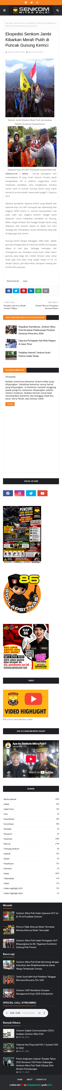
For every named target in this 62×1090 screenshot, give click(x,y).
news (25, 281)
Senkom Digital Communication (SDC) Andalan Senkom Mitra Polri (35, 1032)
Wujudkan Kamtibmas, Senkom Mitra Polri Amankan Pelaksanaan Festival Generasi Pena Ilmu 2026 (37, 330)
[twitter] (31, 2)
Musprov (31, 834)
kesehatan (31, 863)
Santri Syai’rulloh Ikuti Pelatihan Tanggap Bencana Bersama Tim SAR (36, 978)
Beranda (9, 23)
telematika (31, 878)
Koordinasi (31, 824)
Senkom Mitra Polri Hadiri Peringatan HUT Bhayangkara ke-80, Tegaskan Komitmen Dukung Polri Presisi (37, 943)
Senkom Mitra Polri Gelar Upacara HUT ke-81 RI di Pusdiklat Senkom (37, 915)
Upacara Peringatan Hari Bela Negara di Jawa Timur (37, 342)
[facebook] (26, 2)
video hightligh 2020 (31, 893)
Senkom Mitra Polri (16, 52)
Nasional (31, 838)
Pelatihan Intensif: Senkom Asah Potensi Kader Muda (34, 354)
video (31, 883)
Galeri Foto (31, 809)
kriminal (31, 868)
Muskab (31, 829)
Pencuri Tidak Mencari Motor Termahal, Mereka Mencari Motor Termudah (35, 929)
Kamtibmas (31, 819)
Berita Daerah (20, 23)
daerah (31, 853)
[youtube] (42, 493)
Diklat (31, 804)
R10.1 (50, 1085)
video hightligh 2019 (31, 888)
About (29, 1079)
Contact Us (41, 1079)
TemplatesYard (33, 1085)
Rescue (31, 843)
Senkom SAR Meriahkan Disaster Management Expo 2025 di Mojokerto (34, 992)
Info (31, 814)
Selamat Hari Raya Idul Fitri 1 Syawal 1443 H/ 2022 (37, 1046)
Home (19, 1079)
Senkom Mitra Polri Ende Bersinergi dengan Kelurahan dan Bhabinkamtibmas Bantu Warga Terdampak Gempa (37, 965)
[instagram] (37, 2)
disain (31, 858)
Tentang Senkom (31, 848)
